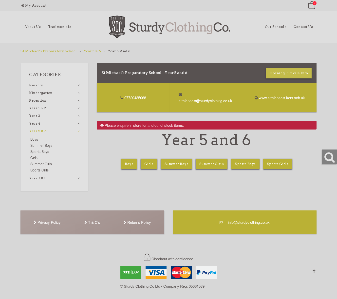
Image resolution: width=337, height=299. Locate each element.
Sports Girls (277, 164)
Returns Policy (138, 222)
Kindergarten (40, 93)
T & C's (93, 222)
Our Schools (275, 27)
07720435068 (135, 97)
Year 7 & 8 (37, 178)
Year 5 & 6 (92, 51)
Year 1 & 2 (37, 108)
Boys (129, 164)
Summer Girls (211, 164)
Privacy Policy (49, 222)
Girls (148, 164)
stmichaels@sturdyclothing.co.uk (205, 100)
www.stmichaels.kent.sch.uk (282, 97)
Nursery (36, 85)
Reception (38, 100)
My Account (35, 5)
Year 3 (34, 116)
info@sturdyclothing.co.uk (248, 222)
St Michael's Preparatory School (48, 51)
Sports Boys (245, 164)
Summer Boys (176, 164)
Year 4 (34, 123)
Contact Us (303, 27)
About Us (32, 27)
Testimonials (59, 27)
